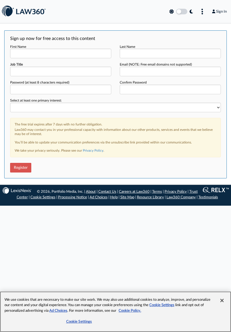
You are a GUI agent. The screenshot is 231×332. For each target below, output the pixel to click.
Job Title (16, 64)
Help (114, 197)
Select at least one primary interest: (36, 100)
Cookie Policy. (130, 311)
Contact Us (107, 192)
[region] (115, 311)
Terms (157, 192)
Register (21, 168)
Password (39, 82)
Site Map (127, 197)
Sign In (221, 11)
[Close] (222, 300)
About (91, 192)
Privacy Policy (93, 150)
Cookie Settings (42, 197)
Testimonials (208, 197)
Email (156, 64)
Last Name (127, 46)
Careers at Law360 (134, 192)
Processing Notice (72, 197)
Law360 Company (181, 197)
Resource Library (150, 197)
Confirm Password (133, 82)
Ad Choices (99, 197)
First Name (18, 46)
